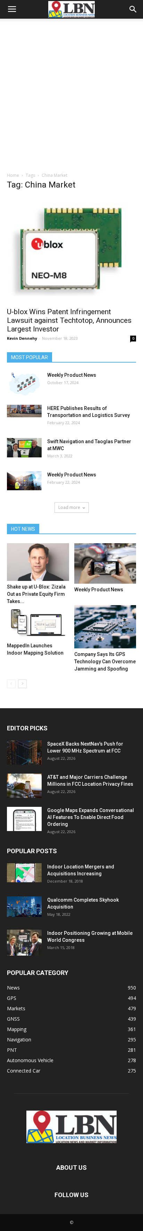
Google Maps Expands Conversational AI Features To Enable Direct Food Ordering (90, 817)
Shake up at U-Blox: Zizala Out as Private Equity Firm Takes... (36, 594)
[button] (133, 9)
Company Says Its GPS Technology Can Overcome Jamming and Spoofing (105, 661)
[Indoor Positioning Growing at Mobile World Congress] (24, 943)
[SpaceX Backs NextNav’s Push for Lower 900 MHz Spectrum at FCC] (24, 752)
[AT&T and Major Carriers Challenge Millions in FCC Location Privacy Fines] (24, 786)
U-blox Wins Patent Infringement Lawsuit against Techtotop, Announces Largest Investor (69, 320)
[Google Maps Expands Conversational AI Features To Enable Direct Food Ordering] (24, 819)
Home (13, 175)
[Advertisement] (71, 97)
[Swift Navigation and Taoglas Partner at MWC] (24, 447)
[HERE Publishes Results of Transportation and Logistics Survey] (24, 411)
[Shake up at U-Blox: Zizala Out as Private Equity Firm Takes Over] (38, 562)
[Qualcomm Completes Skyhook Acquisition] (24, 906)
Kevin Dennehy (22, 338)
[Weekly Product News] (24, 384)
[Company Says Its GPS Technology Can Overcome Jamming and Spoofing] (105, 627)
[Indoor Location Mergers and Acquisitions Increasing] (24, 872)
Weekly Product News (71, 375)
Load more (69, 507)
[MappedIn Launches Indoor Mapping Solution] (38, 622)
